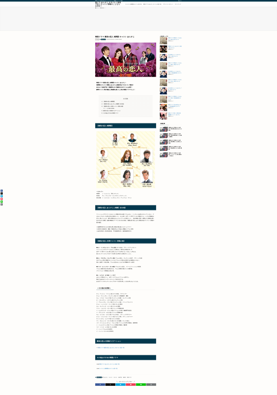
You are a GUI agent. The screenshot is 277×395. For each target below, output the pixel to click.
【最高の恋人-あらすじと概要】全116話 (113, 104)
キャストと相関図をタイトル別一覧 (108, 368)
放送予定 (120, 377)
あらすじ (106, 377)
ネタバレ (115, 377)
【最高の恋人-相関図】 (109, 101)
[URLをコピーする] (151, 384)
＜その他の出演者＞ (110, 108)
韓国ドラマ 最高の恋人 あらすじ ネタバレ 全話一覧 (111, 347)
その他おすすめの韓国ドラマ (110, 113)
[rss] (179, 1)
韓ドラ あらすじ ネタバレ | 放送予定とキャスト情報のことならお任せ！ (108, 4)
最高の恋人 (103, 39)
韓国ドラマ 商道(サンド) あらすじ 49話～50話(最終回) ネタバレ (175, 98)
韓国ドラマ (129, 377)
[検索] (181, 1)
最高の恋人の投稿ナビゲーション (112, 110)
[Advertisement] (138, 19)
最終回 (124, 377)
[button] (100, 384)
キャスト (110, 377)
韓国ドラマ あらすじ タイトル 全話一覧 (109, 364)
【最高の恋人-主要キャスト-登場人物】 (113, 106)
